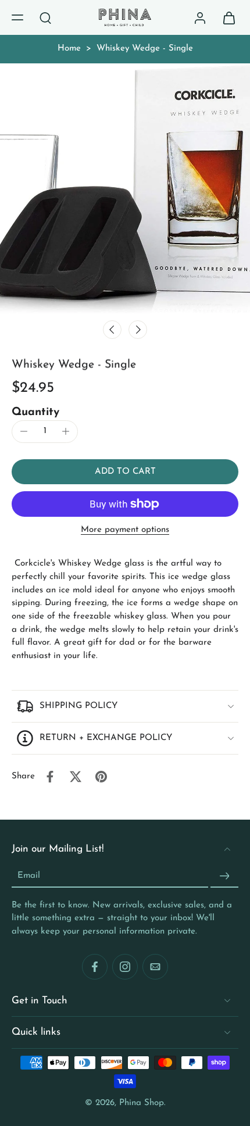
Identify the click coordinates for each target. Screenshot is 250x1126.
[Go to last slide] (112, 329)
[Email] (155, 967)
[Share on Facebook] (50, 776)
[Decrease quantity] (23, 431)
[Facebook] (95, 967)
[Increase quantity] (65, 431)
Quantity (35, 412)
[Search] (45, 17)
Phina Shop (141, 1103)
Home (69, 48)
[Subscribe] (224, 876)
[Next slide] (137, 329)
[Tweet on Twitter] (75, 776)
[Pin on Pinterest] (101, 776)
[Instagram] (125, 967)
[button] (17, 17)
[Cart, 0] (225, 17)
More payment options (125, 530)
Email (28, 875)
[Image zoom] (125, 188)
